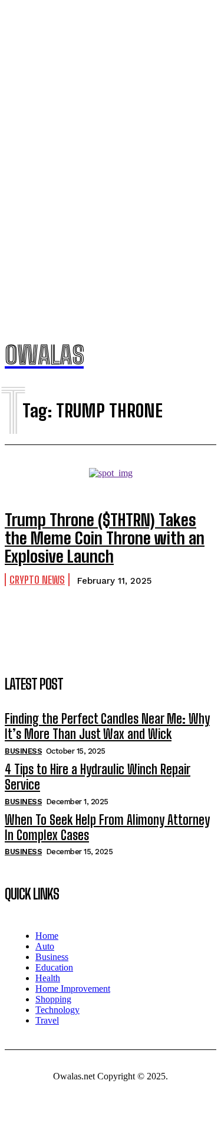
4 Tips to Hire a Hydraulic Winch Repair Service (97, 776)
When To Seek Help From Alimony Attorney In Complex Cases (107, 827)
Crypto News (37, 579)
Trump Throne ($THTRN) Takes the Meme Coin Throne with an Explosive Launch (104, 538)
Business (23, 751)
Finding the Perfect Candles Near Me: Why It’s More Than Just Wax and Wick (107, 726)
